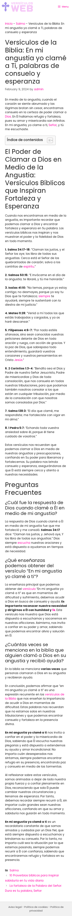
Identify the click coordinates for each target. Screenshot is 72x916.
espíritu (28, 267)
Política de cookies (36, 907)
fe (53, 610)
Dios (8, 117)
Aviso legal (15, 907)
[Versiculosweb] (17, 6)
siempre (44, 296)
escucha (24, 543)
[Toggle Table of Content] (48, 140)
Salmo (20, 24)
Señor (53, 125)
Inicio (9, 24)
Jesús (18, 360)
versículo (29, 589)
